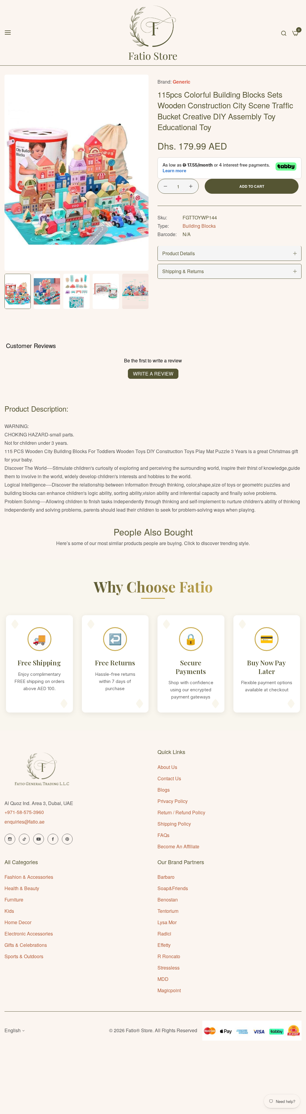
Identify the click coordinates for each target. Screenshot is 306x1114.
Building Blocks (199, 225)
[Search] (283, 32)
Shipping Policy (174, 823)
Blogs (163, 789)
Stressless (168, 967)
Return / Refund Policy (181, 812)
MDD (163, 978)
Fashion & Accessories (28, 876)
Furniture (13, 899)
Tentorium (167, 910)
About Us (167, 767)
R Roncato (168, 956)
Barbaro (166, 876)
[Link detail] (9, 839)
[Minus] (165, 186)
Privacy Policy (172, 801)
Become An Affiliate (178, 846)
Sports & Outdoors (23, 956)
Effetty (164, 944)
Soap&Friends (172, 888)
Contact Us (169, 778)
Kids (9, 910)
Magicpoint (169, 990)
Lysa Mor (167, 922)
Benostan (167, 899)
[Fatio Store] (153, 32)
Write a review (153, 373)
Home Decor (17, 922)
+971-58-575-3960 (24, 812)
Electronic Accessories (28, 933)
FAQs (163, 835)
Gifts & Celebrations (25, 944)
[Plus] (191, 186)
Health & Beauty (21, 888)
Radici (164, 933)
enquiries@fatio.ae (24, 821)
